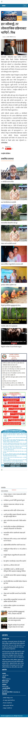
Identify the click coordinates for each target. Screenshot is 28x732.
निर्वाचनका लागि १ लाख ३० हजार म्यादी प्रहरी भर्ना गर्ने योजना (15, 540)
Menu (25, 5)
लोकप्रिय (3, 487)
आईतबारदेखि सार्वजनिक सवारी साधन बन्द (14, 545)
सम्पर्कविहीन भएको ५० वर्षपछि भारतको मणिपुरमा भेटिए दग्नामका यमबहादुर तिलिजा (15, 570)
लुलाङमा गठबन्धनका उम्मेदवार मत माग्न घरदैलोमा (14, 505)
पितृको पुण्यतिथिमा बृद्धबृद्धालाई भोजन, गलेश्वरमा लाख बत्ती (16, 612)
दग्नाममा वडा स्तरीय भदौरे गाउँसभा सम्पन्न (14, 510)
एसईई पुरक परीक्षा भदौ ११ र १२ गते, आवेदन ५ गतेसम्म (15, 550)
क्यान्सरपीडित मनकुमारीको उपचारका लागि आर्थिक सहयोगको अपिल (14, 600)
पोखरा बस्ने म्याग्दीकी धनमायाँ (8, 243)
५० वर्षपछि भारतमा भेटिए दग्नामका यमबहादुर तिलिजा (15, 576)
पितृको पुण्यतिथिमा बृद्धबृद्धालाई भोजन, (11, 305)
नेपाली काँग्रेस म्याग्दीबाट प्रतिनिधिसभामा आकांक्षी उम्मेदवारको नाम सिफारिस (14, 527)
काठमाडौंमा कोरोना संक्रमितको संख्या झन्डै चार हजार (14, 534)
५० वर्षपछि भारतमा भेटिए (7, 181)
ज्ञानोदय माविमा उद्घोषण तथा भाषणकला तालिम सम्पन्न (14, 606)
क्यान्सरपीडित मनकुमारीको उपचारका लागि (12, 264)
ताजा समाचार (4, 491)
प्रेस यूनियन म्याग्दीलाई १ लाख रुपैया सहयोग (15, 561)
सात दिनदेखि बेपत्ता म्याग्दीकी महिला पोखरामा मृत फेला (15, 582)
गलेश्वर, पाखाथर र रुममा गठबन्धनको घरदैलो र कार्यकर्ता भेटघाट (15, 495)
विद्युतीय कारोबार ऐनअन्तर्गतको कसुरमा (11, 347)
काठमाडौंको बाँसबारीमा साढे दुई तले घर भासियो (14, 588)
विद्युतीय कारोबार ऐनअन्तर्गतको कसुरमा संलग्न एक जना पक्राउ (16, 626)
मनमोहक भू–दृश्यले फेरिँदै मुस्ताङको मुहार (14, 500)
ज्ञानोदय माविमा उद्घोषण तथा (8, 285)
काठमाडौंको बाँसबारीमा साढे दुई (9, 223)
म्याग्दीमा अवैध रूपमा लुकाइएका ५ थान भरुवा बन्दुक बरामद (17, 619)
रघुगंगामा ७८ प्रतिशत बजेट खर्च (11, 565)
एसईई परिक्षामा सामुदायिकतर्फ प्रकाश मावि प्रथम (14, 556)
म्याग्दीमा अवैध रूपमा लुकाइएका (9, 326)
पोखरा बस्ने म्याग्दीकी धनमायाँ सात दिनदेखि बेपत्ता (15, 594)
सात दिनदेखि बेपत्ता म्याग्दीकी (8, 202)
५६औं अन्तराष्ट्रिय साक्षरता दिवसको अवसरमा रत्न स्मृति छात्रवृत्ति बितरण (15, 515)
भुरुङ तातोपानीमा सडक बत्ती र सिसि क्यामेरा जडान (15, 521)
